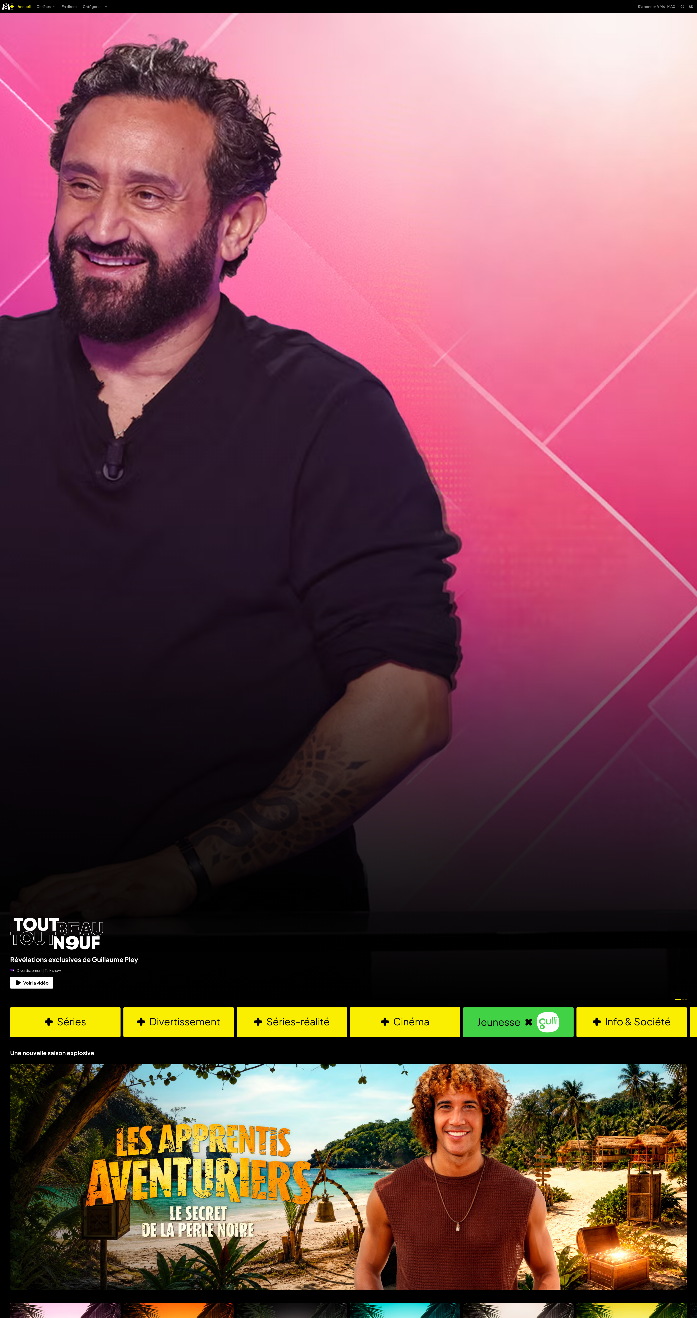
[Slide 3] (686, 999)
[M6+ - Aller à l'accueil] (8, 6)
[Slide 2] (683, 999)
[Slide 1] (678, 999)
